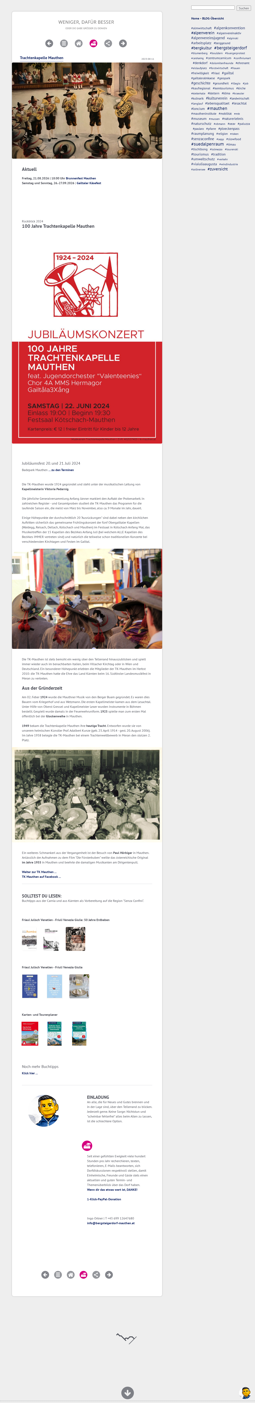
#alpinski (232, 38)
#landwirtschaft (239, 98)
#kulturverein (216, 98)
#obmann (219, 124)
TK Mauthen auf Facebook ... (41, 877)
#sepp (220, 139)
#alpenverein (202, 32)
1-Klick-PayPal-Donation (104, 1199)
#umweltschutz (203, 159)
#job (245, 83)
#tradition (218, 154)
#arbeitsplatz (201, 43)
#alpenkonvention (229, 27)
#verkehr (222, 159)
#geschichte (201, 83)
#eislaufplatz (199, 68)
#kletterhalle (198, 93)
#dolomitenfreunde (221, 63)
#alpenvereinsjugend (208, 37)
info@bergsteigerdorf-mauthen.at (111, 1223)
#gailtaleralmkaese (203, 78)
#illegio (235, 83)
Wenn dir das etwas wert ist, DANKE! (112, 1190)
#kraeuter (238, 93)
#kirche (241, 88)
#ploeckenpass (228, 128)
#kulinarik (197, 98)
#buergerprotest (235, 53)
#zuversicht (218, 169)
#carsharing (197, 58)
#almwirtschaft (201, 28)
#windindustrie (228, 164)
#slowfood (233, 139)
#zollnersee (198, 169)
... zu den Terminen (61, 470)
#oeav (231, 124)
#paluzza (244, 123)
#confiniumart (242, 58)
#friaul (215, 73)
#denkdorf (200, 63)
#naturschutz (201, 123)
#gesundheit (221, 83)
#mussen (214, 119)
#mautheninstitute (203, 113)
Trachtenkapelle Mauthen (41, 57)
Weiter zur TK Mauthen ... (39, 872)
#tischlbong (199, 149)
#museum (199, 118)
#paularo (198, 129)
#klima (226, 93)
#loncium (198, 109)
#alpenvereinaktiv (229, 33)
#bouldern (216, 53)
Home (195, 18)
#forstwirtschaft (218, 68)
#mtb (237, 113)
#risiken (234, 134)
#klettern (213, 93)
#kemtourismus (223, 88)
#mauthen (217, 108)
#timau (231, 144)
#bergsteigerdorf (230, 48)
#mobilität (225, 113)
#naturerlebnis (232, 118)
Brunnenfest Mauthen (81, 178)
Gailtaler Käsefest (89, 183)
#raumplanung (202, 133)
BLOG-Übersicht (213, 18)
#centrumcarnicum (218, 58)
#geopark (223, 78)
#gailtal (228, 72)
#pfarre (211, 129)
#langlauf (197, 103)
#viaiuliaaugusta (204, 164)
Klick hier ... (30, 1073)
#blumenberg (199, 53)
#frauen (235, 68)
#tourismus (200, 154)
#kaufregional (200, 88)
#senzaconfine (202, 138)
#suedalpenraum (207, 144)
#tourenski (231, 149)
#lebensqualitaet (217, 103)
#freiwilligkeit (200, 73)
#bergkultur (201, 48)
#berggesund (222, 43)
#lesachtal (239, 103)
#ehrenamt (242, 63)
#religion (222, 134)
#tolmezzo (216, 149)
